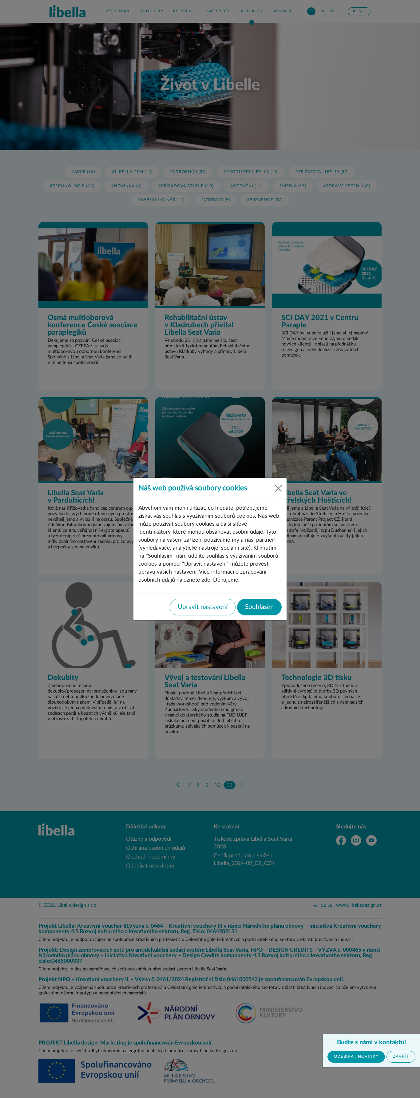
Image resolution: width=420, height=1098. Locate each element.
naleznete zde (193, 580)
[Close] (278, 488)
